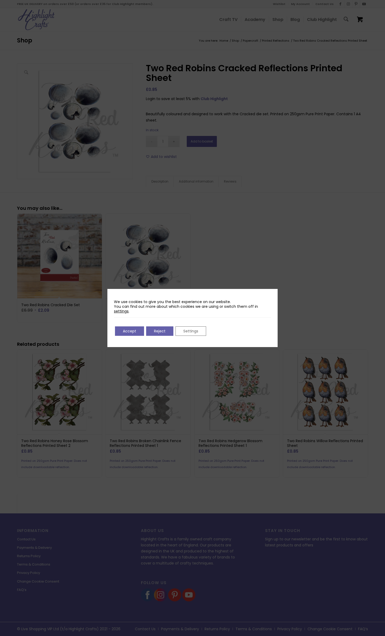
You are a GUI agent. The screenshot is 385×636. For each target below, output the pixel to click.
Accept (129, 331)
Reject (160, 331)
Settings (190, 331)
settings (121, 311)
